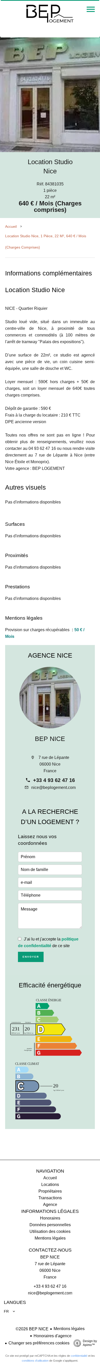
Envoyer (31, 956)
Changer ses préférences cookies (38, 1343)
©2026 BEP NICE (32, 1329)
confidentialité (79, 1355)
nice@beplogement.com (53, 787)
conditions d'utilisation (35, 1360)
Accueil (11, 226)
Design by (90, 1343)
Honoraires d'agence (53, 1336)
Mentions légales (69, 1328)
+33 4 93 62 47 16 (54, 780)
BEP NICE (50, 738)
